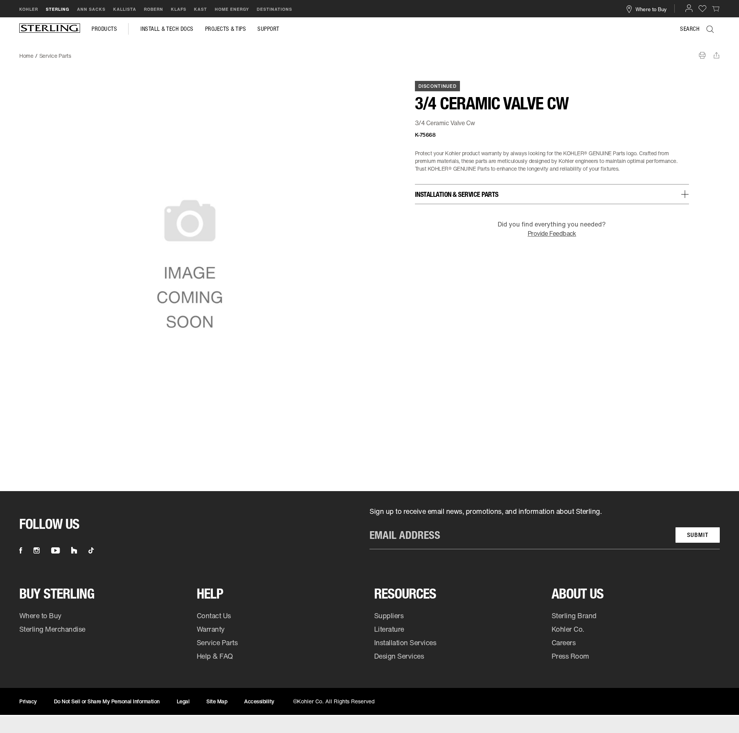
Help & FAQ (215, 656)
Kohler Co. (568, 629)
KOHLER (28, 9)
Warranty (211, 629)
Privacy (28, 701)
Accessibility (259, 701)
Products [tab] (104, 29)
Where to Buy (40, 616)
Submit (697, 534)
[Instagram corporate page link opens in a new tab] (36, 550)
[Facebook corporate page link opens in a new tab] (20, 550)
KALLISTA (124, 9)
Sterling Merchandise (52, 629)
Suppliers (389, 616)
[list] (545, 528)
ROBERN (153, 9)
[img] (49, 29)
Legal (183, 701)
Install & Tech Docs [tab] (167, 29)
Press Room (570, 656)
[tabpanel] (369, 52)
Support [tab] (268, 29)
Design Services (399, 656)
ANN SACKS (91, 9)
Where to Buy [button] (651, 9)
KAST (200, 9)
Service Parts (217, 642)
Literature (389, 629)
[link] (716, 8)
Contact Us (214, 616)
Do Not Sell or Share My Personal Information (107, 701)
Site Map (216, 701)
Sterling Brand (574, 616)
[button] (689, 8)
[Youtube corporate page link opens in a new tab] (55, 550)
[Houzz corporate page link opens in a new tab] (74, 550)
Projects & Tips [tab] (225, 29)
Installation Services (405, 642)
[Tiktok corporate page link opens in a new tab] (91, 550)
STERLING (57, 9)
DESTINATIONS (274, 9)
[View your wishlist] (702, 8)
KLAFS (178, 9)
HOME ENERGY (232, 9)
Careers (564, 642)
